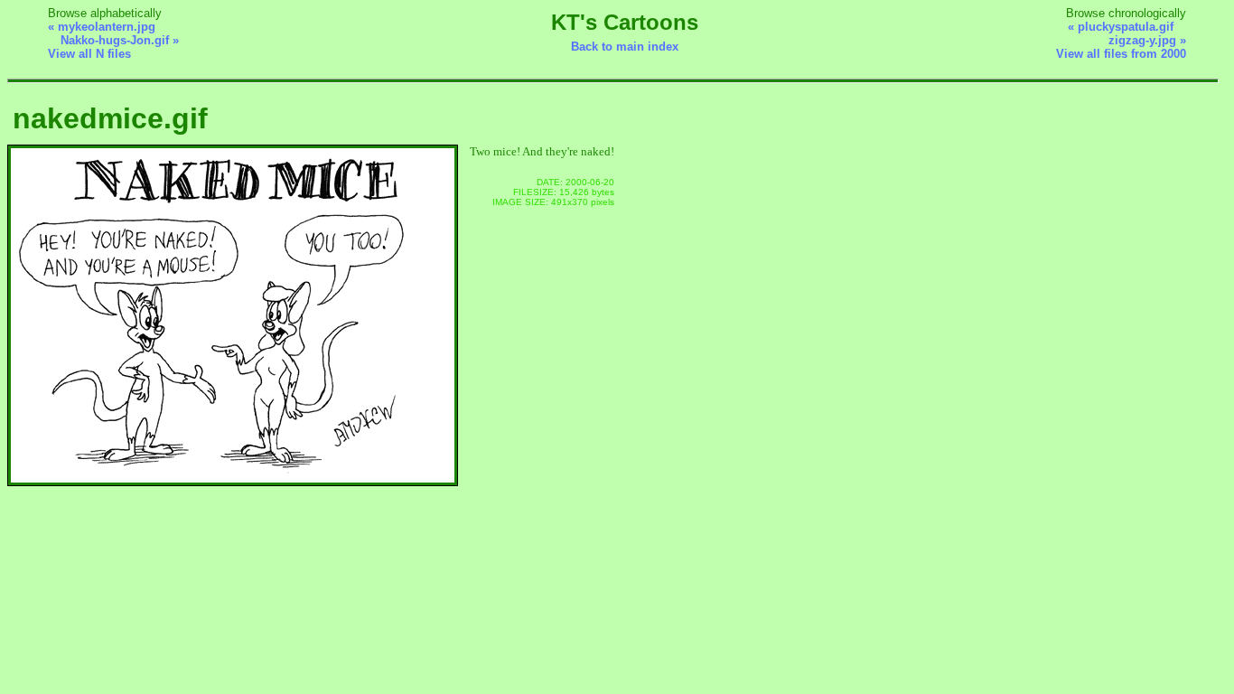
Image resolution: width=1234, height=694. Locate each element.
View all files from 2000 (1121, 54)
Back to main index (624, 46)
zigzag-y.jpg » (1146, 40)
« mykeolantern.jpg (101, 26)
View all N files (89, 54)
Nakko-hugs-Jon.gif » (119, 40)
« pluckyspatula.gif (1120, 26)
